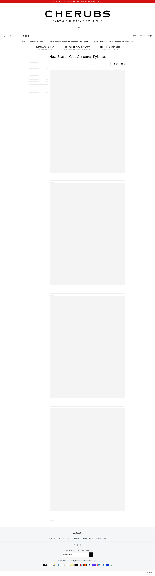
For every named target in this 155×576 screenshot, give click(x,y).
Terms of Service (73, 538)
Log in (130, 36)
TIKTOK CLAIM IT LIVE (37, 42)
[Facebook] (23, 36)
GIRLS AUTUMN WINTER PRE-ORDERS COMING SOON (114, 42)
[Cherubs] (77, 6)
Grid (118, 64)
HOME (22, 42)
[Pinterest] (29, 36)
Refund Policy (88, 538)
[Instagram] (26, 36)
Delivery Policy (101, 538)
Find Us (61, 538)
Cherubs (65, 561)
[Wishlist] (141, 35)
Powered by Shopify (90, 561)
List (125, 64)
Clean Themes (79, 561)
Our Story (51, 538)
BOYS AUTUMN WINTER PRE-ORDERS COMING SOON (70, 42)
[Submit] (91, 554)
